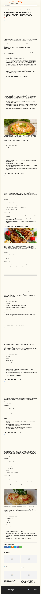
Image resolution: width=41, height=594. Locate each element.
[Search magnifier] (36, 5)
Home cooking (16, 2)
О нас (13, 590)
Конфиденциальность (8, 590)
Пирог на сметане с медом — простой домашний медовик (10, 581)
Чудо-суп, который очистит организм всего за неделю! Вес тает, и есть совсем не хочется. (28, 581)
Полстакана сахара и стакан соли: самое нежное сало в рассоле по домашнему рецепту (28, 564)
